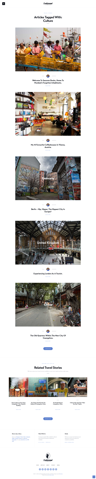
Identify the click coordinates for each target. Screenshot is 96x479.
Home (37, 465)
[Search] (8, 6)
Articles (43, 465)
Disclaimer (61, 473)
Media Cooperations (69, 442)
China (18, 400)
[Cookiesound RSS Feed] (56, 469)
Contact (53, 465)
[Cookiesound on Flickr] (45, 469)
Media (58, 465)
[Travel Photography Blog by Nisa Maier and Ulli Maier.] (48, 3)
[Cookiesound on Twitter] (43, 469)
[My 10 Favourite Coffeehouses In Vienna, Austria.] (48, 122)
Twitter (21, 436)
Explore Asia (48, 418)
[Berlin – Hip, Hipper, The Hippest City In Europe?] (48, 187)
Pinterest (20, 438)
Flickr (24, 436)
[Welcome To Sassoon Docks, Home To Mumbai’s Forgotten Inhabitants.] (48, 58)
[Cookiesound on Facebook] (40, 469)
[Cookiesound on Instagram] (51, 469)
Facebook (18, 436)
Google (16, 438)
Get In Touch (41, 442)
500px (13, 438)
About (47, 465)
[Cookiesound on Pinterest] (53, 469)
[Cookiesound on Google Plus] (48, 469)
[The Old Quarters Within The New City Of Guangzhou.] (48, 313)
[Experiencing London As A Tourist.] (48, 250)
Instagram (28, 436)
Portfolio (48, 442)
